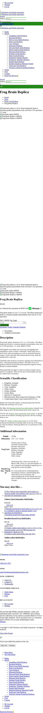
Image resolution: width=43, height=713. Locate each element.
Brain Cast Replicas (16, 42)
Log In (6, 7)
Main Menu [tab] (8, 652)
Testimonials (8, 584)
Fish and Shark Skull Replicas (19, 48)
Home (6, 32)
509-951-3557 (7, 23)
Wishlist (7, 5)
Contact (7, 74)
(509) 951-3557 (5, 563)
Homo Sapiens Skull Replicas (19, 50)
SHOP (6, 34)
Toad (15, 320)
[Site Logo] (12, 13)
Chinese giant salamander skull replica (22, 413)
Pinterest (22, 327)
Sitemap (3, 622)
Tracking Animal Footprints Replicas (21, 68)
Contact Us (8, 582)
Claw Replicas (14, 44)
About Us (7, 580)
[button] (2, 16)
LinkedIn (16, 327)
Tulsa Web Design (6, 633)
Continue (12, 645)
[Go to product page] (23, 494)
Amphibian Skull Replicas (18, 36)
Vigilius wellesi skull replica (17, 421)
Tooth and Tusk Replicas (17, 66)
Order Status (8, 592)
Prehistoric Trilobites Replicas (19, 60)
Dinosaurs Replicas (15, 46)
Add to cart (4, 325)
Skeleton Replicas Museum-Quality (21, 64)
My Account (8, 3)
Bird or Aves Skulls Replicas (19, 40)
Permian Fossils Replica (17, 54)
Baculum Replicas (15, 38)
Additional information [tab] (12, 333)
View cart (4, 645)
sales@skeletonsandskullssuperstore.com (14, 572)
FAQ (6, 72)
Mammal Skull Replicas (17, 52)
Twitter (9, 327)
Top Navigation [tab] (9, 654)
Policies (7, 594)
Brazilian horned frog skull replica (21, 408)
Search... (3, 19)
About (6, 70)
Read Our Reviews (11, 76)
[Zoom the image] (21, 555)
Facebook (3, 327)
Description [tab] (8, 331)
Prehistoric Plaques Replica (18, 58)
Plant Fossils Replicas (16, 56)
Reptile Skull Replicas (16, 62)
